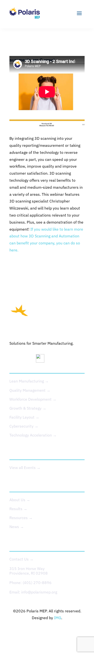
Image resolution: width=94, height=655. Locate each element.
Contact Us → (21, 559)
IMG (57, 617)
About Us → (19, 499)
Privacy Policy (30, 632)
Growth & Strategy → (27, 408)
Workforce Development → (32, 399)
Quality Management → (29, 390)
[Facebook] (55, 359)
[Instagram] (29, 359)
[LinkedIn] (15, 359)
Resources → (21, 517)
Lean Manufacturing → (29, 381)
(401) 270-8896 (37, 582)
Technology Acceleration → (33, 435)
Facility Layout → (24, 417)
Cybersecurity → (23, 426)
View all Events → (24, 467)
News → (16, 526)
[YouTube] (42, 359)
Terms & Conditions (66, 632)
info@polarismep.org (39, 592)
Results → (18, 508)
